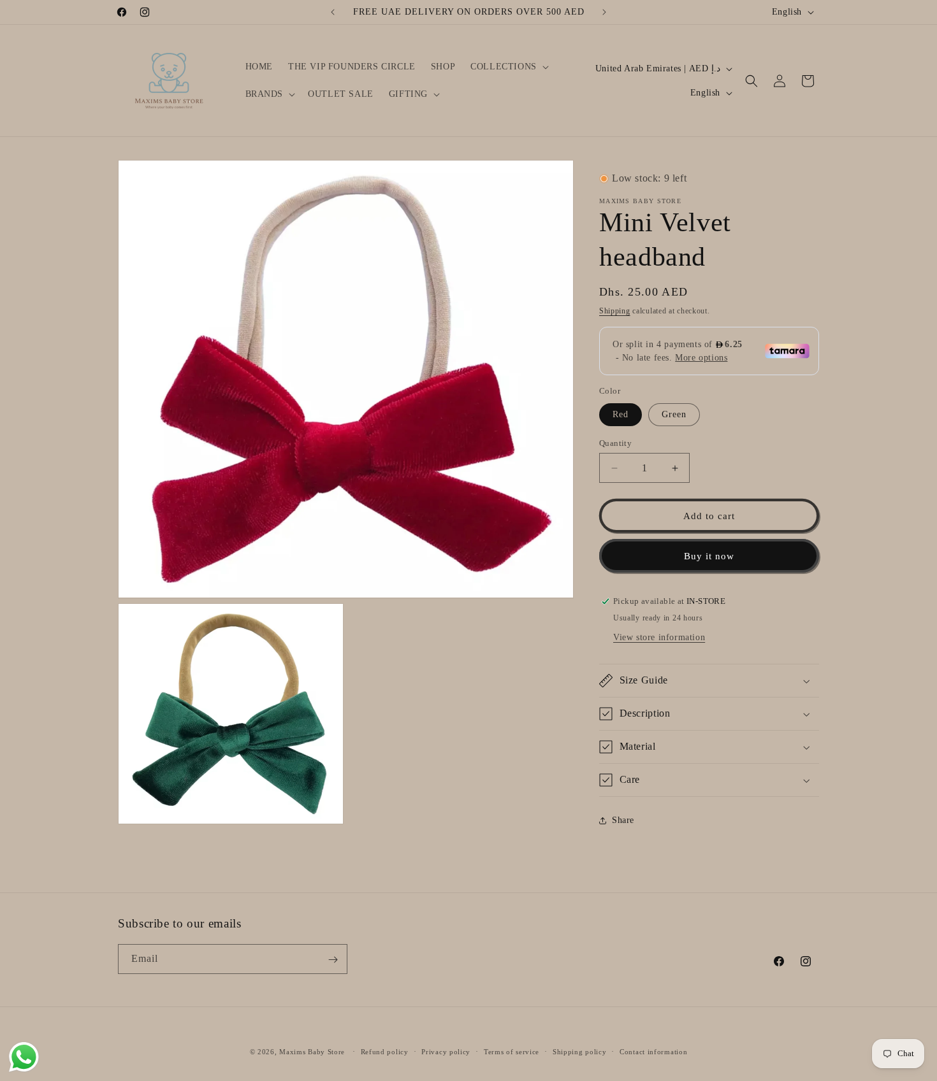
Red (620, 414)
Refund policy (385, 1051)
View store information (659, 637)
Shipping (614, 310)
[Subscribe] (333, 960)
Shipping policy (580, 1051)
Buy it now (709, 556)
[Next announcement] (604, 12)
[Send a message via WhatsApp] (23, 1057)
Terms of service (511, 1051)
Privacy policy (445, 1051)
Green (674, 414)
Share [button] (623, 820)
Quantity (615, 443)
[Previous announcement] (333, 12)
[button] (508, 67)
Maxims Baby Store (312, 1052)
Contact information (653, 1051)
